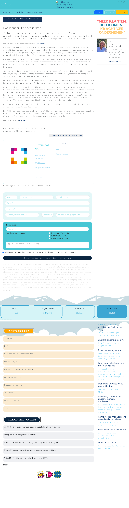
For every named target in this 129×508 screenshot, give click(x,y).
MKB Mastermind (116, 61)
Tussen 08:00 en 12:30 (60, 233)
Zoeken (99, 12)
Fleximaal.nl (40, 43)
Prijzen (22, 12)
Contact (69, 478)
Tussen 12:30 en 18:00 (59, 236)
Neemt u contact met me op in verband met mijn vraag (47, 258)
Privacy (93, 505)
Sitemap (117, 505)
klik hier (22, 120)
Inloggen (110, 12)
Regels (100, 505)
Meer (5, 465)
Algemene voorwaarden (79, 505)
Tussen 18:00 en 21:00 (59, 238)
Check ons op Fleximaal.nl (19, 502)
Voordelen (13, 12)
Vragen (30, 12)
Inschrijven (121, 12)
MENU (5, 4)
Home (4, 12)
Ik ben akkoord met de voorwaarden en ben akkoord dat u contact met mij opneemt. (40, 252)
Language (120, 2)
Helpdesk (108, 505)
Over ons (38, 12)
